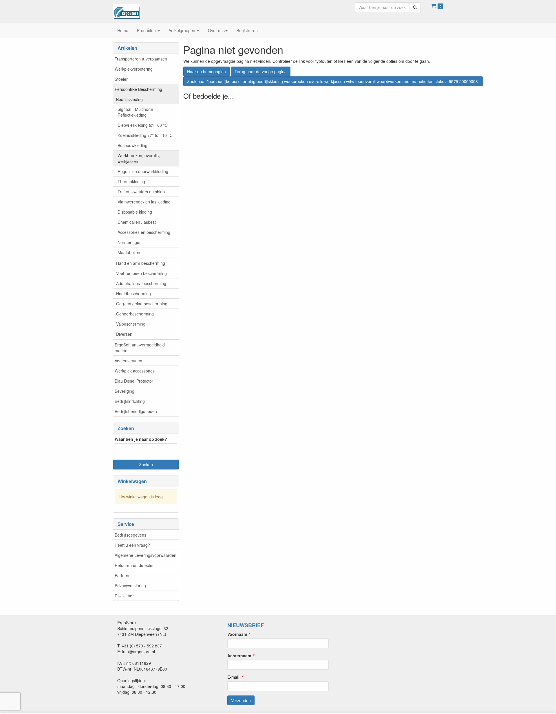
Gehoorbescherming (135, 314)
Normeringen (130, 242)
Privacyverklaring (130, 585)
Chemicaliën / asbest (137, 222)
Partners (122, 575)
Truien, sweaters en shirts (141, 191)
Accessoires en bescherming (144, 232)
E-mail (233, 677)
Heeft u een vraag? (132, 545)
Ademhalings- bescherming (141, 283)
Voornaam (237, 634)
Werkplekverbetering (134, 69)
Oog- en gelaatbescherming (141, 303)
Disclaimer (124, 596)
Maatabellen (129, 252)
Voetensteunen (128, 361)
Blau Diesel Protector (134, 381)
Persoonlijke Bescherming (138, 89)
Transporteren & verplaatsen (141, 59)
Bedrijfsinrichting (130, 401)
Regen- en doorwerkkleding (143, 171)
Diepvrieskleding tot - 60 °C (143, 125)
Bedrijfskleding (129, 99)
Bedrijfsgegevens (130, 535)
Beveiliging (124, 391)
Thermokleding (131, 181)
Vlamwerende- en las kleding (144, 202)
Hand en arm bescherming (140, 263)
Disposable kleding (135, 212)
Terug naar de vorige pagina (261, 71)
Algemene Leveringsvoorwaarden (145, 555)
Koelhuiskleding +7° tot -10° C (145, 135)
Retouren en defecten (135, 565)
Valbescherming (130, 324)
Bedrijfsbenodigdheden (136, 411)
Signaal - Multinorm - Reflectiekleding (137, 112)
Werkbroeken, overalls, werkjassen (139, 158)
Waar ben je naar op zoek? (141, 439)
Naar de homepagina (206, 71)
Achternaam (239, 655)
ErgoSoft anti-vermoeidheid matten (140, 347)
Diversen (124, 334)
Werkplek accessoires (135, 371)
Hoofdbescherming (133, 293)
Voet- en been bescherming (141, 273)
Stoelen (122, 79)
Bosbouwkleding (132, 145)
